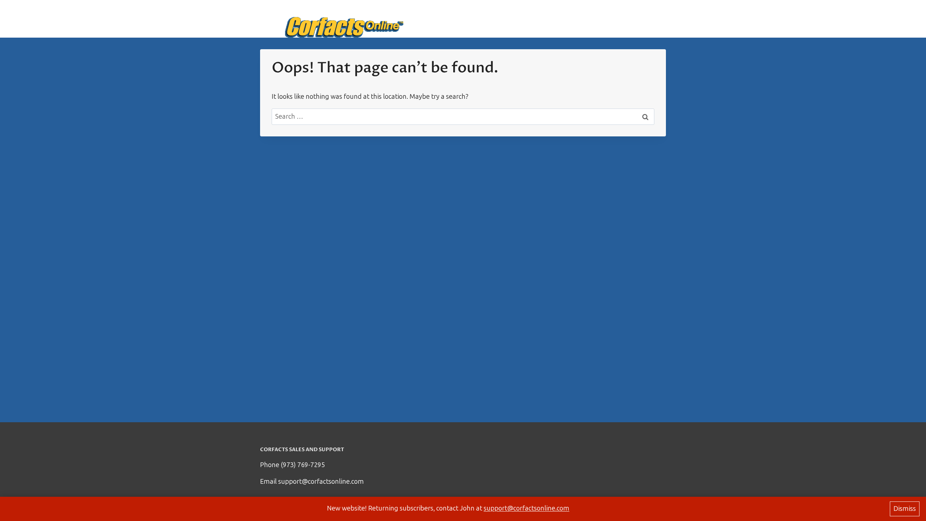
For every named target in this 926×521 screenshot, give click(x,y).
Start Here (535, 19)
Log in (652, 19)
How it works (579, 19)
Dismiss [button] (904, 509)
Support (621, 19)
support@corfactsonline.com (526, 508)
